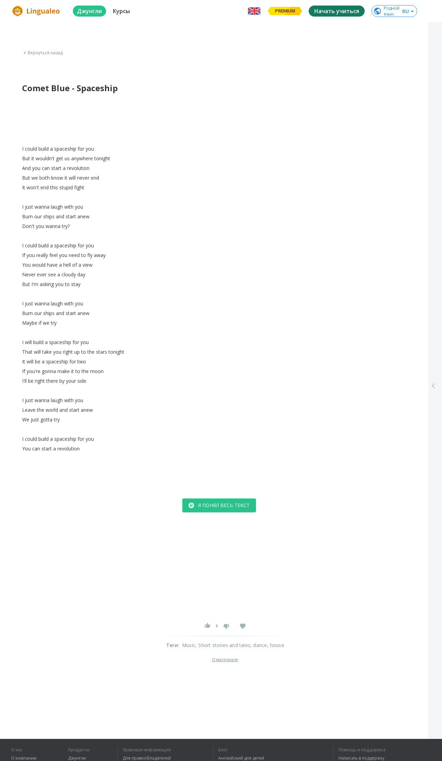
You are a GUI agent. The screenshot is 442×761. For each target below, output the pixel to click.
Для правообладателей (147, 758)
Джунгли (77, 758)
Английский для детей (241, 758)
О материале (225, 659)
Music (188, 645)
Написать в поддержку (361, 758)
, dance (258, 645)
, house (275, 645)
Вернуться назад (45, 53)
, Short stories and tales (222, 645)
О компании (24, 758)
